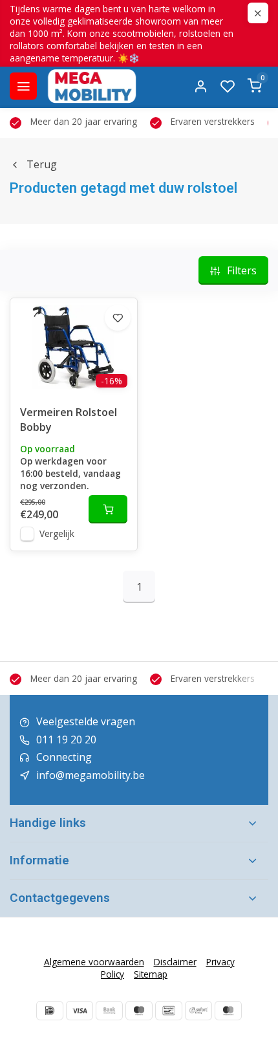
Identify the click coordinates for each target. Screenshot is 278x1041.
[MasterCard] (228, 1010)
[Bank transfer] (109, 1010)
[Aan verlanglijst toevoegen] (118, 318)
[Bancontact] (168, 1010)
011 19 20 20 (66, 739)
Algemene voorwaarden (94, 962)
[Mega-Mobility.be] (92, 86)
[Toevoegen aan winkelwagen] (108, 509)
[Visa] (79, 1010)
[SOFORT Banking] (198, 1010)
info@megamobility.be (90, 775)
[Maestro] (139, 1010)
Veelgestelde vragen (85, 721)
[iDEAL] (49, 1010)
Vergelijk (56, 533)
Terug (42, 164)
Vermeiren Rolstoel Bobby (68, 419)
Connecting (64, 757)
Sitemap (150, 974)
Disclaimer (175, 962)
